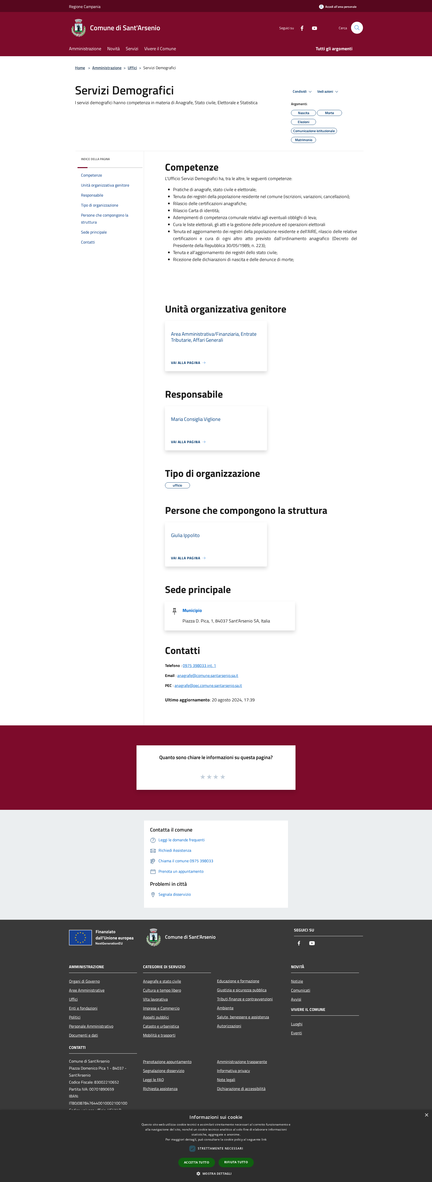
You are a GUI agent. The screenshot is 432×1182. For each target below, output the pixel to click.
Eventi (296, 1033)
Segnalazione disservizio (163, 1071)
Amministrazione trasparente (242, 1062)
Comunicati (300, 990)
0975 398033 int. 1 (199, 665)
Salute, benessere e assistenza (243, 1017)
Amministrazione (107, 68)
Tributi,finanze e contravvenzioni (245, 999)
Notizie (297, 981)
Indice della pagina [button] (95, 159)
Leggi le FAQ (153, 1080)
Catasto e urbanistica (161, 1026)
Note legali (226, 1080)
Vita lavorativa (155, 999)
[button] (216, 1173)
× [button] (426, 1115)
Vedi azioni (325, 91)
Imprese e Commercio (161, 1008)
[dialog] (216, 1146)
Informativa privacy (233, 1071)
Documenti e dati (83, 1035)
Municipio (192, 610)
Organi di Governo (84, 981)
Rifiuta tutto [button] (236, 1162)
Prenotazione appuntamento (167, 1062)
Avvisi (296, 999)
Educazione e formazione (238, 981)
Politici (74, 1017)
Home (80, 68)
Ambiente (225, 1008)
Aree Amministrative (86, 990)
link (264, 1139)
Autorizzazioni (229, 1026)
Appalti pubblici (156, 1017)
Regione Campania (84, 6)
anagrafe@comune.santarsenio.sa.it (207, 675)
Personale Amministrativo (91, 1026)
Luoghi (296, 1024)
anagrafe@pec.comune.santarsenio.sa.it (208, 685)
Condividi (300, 91)
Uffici (132, 68)
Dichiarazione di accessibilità (241, 1089)
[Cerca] (357, 28)
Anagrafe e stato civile (162, 981)
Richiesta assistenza (160, 1089)
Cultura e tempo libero (162, 990)
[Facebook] (300, 27)
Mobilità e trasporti (159, 1035)
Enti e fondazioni (83, 1008)
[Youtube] (313, 27)
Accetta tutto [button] (196, 1162)
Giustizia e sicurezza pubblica (241, 990)
